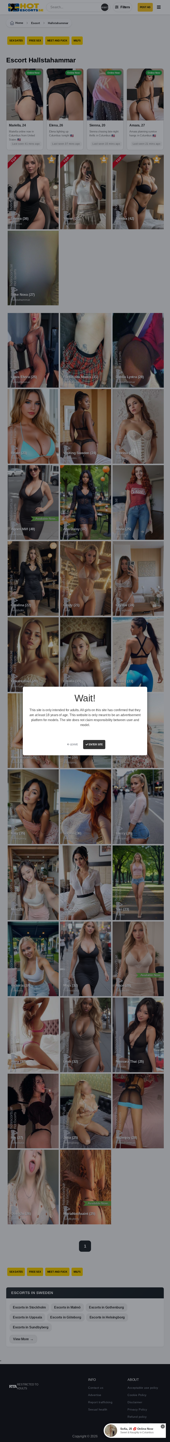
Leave (73, 744)
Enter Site (95, 744)
